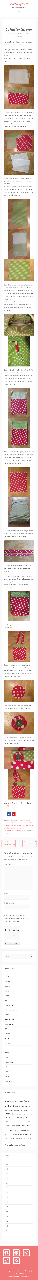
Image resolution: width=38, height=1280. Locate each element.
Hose (9, 1125)
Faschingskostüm (17, 1114)
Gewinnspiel (9, 1024)
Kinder (9, 1130)
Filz (24, 1114)
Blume (20, 823)
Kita (6, 1135)
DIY (6, 1000)
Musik (6, 1048)
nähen (12, 1138)
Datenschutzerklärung (19, 1273)
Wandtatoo (8, 1081)
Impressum (11, 1271)
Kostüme (8, 1043)
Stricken (7, 1076)
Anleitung (9, 1101)
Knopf (19, 825)
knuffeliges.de (19, 4)
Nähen (21, 820)
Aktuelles (8, 981)
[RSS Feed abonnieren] (16, 1260)
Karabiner (14, 825)
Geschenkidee (9, 1019)
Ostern (17, 1138)
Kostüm (14, 1135)
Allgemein (8, 986)
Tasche (22, 828)
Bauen (7, 996)
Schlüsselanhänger (27, 825)
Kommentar (8, 864)
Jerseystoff (15, 1126)
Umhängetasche (9, 830)
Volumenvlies (19, 830)
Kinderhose (16, 1130)
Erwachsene (27, 1110)
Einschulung (9, 1005)
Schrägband (8, 1142)
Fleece (29, 1114)
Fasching (9, 1114)
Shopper (16, 828)
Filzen (7, 1015)
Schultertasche (8, 828)
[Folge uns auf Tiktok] (6, 1260)
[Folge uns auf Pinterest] (16, 1253)
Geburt (14, 1118)
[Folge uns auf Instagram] (26, 1253)
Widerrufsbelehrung (24, 1271)
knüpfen (7, 1038)
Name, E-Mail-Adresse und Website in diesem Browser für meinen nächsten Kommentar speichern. (16, 918)
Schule (14, 1142)
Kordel (9, 1135)
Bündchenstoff (23, 1106)
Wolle (23, 1145)
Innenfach (7, 825)
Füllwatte (8, 1118)
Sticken (7, 1071)
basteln (21, 1101)
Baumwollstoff (8, 823)
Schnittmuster (9, 1067)
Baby (17, 1101)
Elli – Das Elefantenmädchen (9, 843)
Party (20, 1138)
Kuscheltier (22, 1135)
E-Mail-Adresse (9, 903)
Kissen (29, 1130)
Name (6, 893)
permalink (7, 833)
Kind (28, 1126)
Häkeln (7, 1029)
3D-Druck (8, 977)
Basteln (7, 991)
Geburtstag (20, 1118)
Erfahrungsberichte (11, 1010)
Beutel (16, 823)
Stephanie (19, 36)
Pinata (6, 1057)
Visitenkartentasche (30, 843)
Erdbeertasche (27, 823)
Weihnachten (17, 1145)
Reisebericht (9, 1062)
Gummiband (24, 1121)
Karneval (7, 1034)
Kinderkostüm (23, 1130)
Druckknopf (12, 1110)
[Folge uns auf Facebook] (6, 1253)
